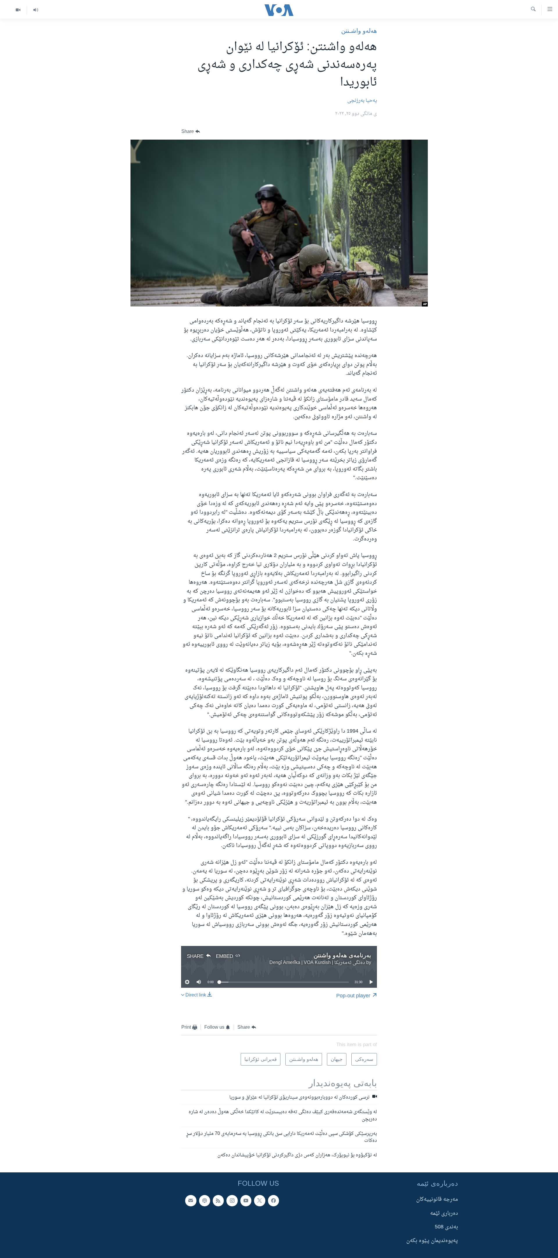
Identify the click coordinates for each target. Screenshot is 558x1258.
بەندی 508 (446, 1227)
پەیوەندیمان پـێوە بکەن (432, 1240)
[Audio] (35, 10)
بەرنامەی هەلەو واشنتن (342, 955)
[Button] (190, 131)
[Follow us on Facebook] (273, 1200)
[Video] (18, 10)
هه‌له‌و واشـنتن (359, 30)
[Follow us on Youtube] (245, 1200)
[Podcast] (204, 1200)
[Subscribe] (190, 1200)
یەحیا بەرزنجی (362, 100)
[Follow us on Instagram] (231, 1200)
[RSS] (218, 1200)
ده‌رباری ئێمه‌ (444, 1213)
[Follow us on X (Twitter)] (259, 1200)
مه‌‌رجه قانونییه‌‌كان (437, 1199)
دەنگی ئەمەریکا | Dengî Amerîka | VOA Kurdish (317, 962)
